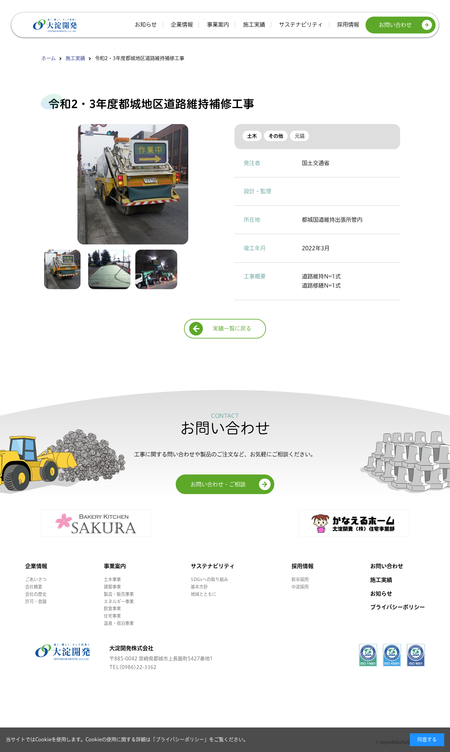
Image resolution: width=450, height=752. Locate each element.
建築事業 (112, 587)
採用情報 (348, 24)
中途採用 (300, 587)
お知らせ (146, 24)
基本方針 (199, 587)
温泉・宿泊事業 (119, 623)
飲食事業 (112, 608)
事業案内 (218, 24)
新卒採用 (300, 579)
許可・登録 (36, 601)
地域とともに (203, 594)
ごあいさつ (36, 579)
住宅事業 (112, 616)
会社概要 (33, 587)
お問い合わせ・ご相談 (218, 484)
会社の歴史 (36, 594)
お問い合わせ (395, 24)
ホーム (48, 58)
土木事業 (112, 579)
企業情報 (182, 24)
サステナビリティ (301, 24)
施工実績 (254, 24)
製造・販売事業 (119, 594)
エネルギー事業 (119, 601)
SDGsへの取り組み (209, 579)
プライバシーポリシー (180, 739)
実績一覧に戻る (232, 328)
